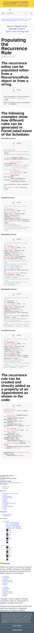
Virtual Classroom (8, 506)
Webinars (6, 502)
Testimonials (6, 516)
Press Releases (7, 580)
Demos (5, 495)
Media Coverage (7, 582)
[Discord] (7, 543)
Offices (5, 584)
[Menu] (3, 13)
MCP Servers (4, 482)
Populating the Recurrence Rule (19, 20)
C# (13, 90)
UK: (12, 524)
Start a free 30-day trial (17, 31)
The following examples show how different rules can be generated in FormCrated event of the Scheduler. (16, 123)
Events (5, 507)
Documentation (7, 496)
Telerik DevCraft (4, 477)
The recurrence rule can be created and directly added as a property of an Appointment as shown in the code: (15, 387)
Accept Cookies (17, 625)
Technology (6, 577)
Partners (5, 505)
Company (6, 576)
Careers (5, 583)
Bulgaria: (13, 527)
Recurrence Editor (19, 19)
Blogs (4, 500)
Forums (5, 499)
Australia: (13, 528)
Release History (7, 497)
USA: (12, 522)
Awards (5, 579)
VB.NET (19, 90)
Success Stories (7, 514)
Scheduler (10, 19)
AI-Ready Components (14, 482)
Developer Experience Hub (10, 493)
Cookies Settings (17, 630)
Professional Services (9, 503)
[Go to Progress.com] (5, 564)
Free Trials (6, 486)
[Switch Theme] (31, 13)
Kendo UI (2, 480)
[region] (17, 622)
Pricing (5, 488)
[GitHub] (7, 541)
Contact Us (6, 521)
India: (13, 525)
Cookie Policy (5, 620)
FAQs (4, 509)
